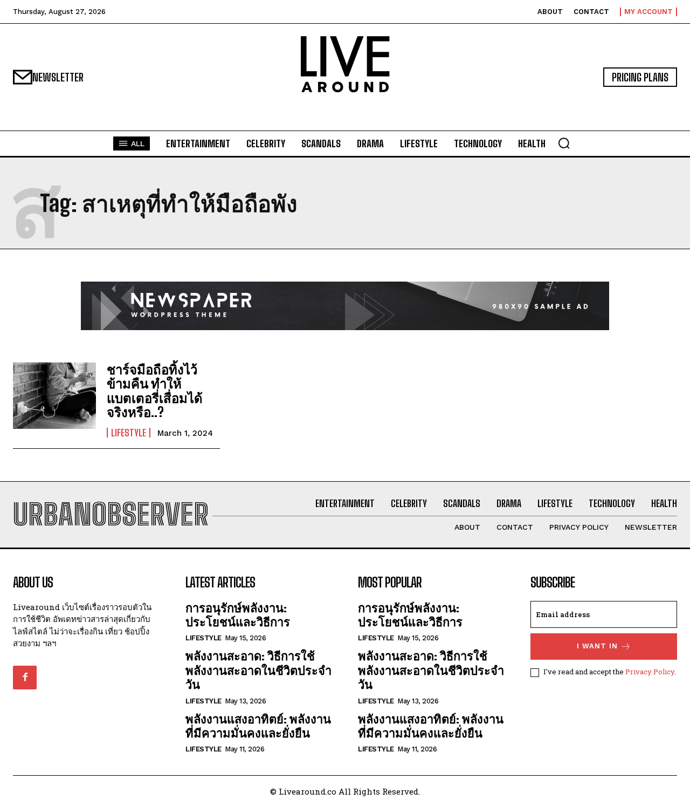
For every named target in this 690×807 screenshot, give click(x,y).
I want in (597, 646)
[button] (564, 143)
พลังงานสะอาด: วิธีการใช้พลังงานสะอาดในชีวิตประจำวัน (258, 670)
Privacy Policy (649, 671)
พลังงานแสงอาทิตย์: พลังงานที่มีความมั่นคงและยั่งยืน (258, 726)
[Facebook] (25, 677)
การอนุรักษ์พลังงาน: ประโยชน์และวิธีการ (237, 614)
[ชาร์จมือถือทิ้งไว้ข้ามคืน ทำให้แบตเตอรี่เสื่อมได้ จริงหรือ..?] (54, 396)
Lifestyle (128, 432)
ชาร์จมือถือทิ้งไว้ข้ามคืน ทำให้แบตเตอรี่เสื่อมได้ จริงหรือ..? (155, 390)
